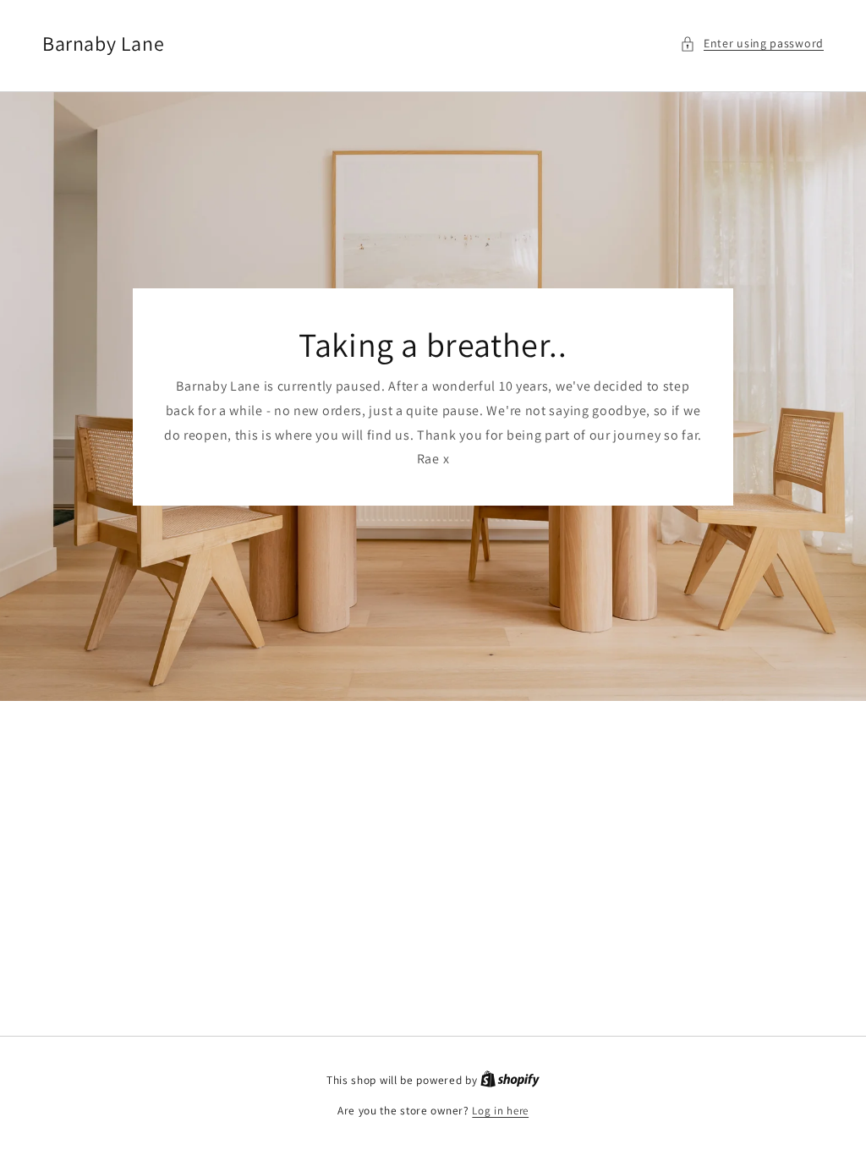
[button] (752, 43)
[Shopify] (510, 1080)
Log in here (500, 1110)
